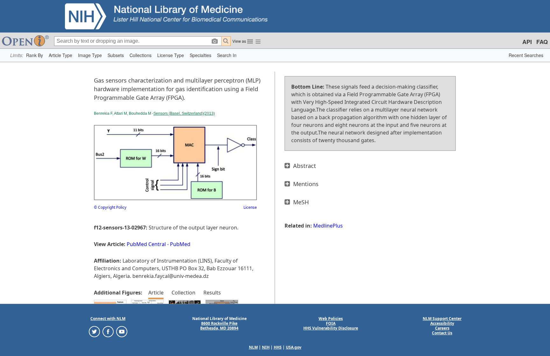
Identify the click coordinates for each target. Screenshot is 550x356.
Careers (442, 328)
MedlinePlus (328, 225)
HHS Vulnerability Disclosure (330, 328)
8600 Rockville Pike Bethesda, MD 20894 (219, 326)
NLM (253, 347)
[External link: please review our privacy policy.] (94, 331)
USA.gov (293, 347)
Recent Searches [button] (526, 55)
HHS (278, 347)
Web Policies (331, 318)
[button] (34, 55)
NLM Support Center (442, 318)
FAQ (542, 42)
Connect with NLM (107, 318)
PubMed (180, 244)
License (250, 207)
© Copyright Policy (110, 207)
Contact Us (442, 333)
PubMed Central (146, 244)
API (527, 42)
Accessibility (442, 323)
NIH (266, 347)
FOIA (330, 323)
